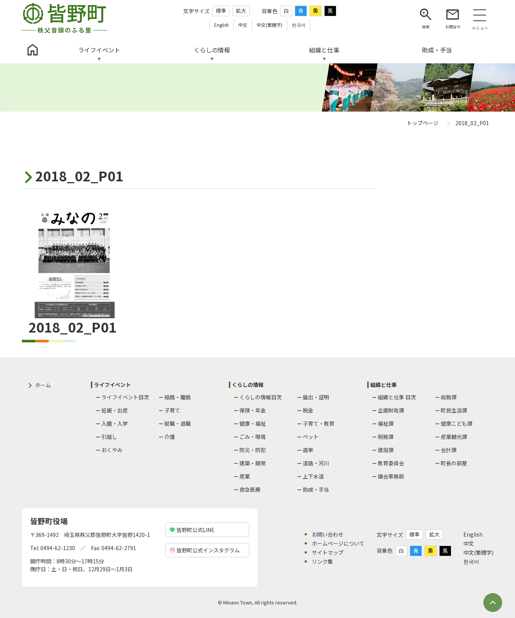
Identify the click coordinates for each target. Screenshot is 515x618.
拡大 (241, 10)
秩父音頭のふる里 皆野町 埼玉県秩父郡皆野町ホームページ (64, 18)
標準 (221, 10)
